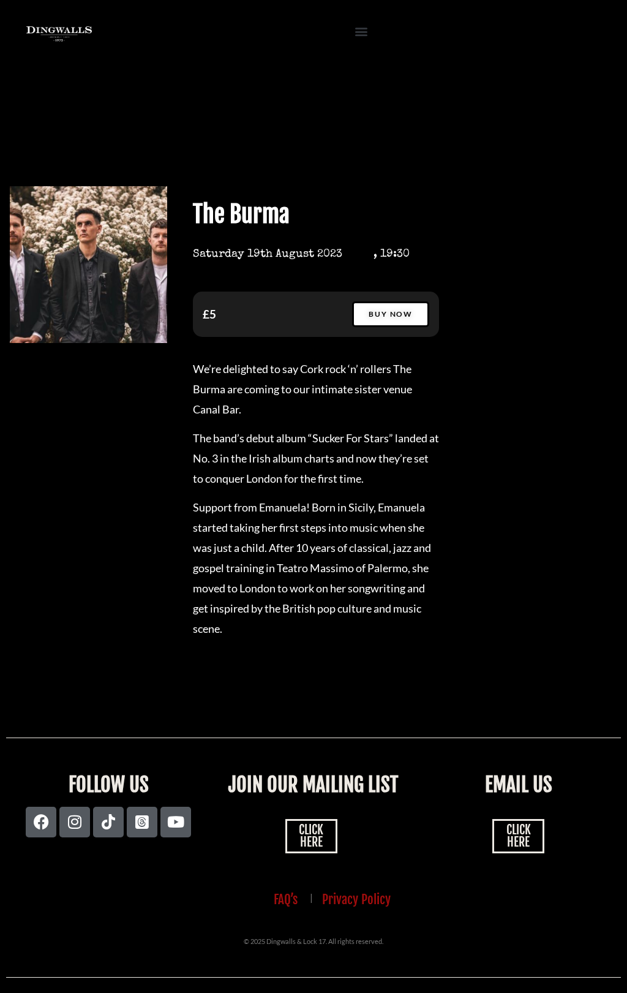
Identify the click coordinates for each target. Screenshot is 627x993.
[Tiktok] (108, 822)
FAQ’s (286, 899)
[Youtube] (175, 822)
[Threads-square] (142, 822)
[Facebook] (41, 822)
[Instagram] (74, 822)
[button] (361, 31)
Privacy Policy (356, 899)
